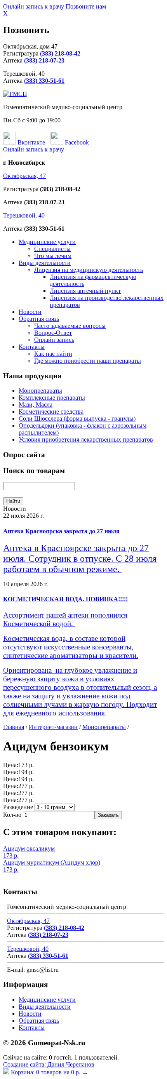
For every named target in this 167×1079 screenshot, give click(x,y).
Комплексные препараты (52, 397)
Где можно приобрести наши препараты (87, 360)
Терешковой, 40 (24, 215)
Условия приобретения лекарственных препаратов (86, 439)
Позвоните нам (86, 6)
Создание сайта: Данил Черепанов (48, 1064)
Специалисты (52, 248)
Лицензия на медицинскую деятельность (88, 269)
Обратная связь (39, 318)
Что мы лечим (52, 255)
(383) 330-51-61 (44, 80)
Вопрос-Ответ (53, 332)
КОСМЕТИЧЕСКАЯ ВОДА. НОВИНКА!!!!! (65, 599)
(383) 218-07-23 (44, 60)
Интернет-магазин (53, 727)
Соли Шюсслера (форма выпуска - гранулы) (77, 418)
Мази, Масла (35, 404)
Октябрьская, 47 (24, 175)
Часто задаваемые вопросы (70, 325)
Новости (30, 311)
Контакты (32, 346)
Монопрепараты (40, 390)
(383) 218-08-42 (60, 53)
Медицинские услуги (47, 241)
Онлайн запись (54, 339)
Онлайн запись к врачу (33, 6)
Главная (13, 727)
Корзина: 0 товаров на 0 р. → (50, 1072)
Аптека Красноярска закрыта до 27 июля (61, 531)
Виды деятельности (45, 262)
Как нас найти (53, 353)
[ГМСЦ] (15, 93)
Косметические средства (51, 411)
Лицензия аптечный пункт (85, 290)
